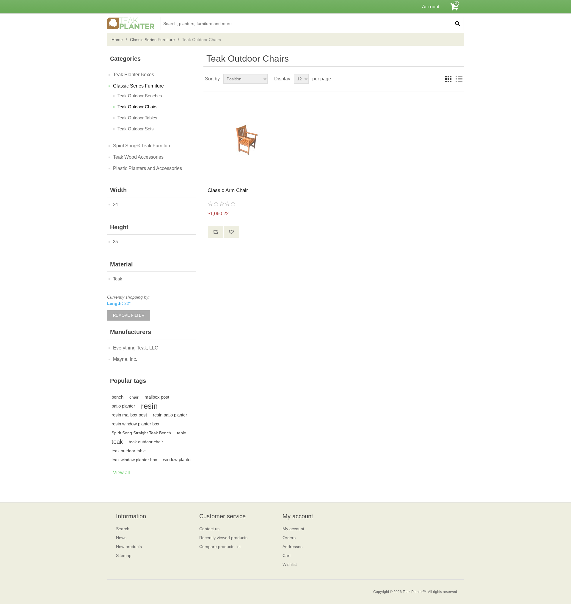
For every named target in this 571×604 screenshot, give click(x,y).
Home (117, 39)
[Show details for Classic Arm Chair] (247, 139)
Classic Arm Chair (228, 190)
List (458, 79)
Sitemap (123, 555)
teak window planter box (134, 459)
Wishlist (290, 564)
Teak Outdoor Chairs (137, 106)
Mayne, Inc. (125, 359)
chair (134, 397)
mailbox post (157, 396)
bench (117, 396)
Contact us (209, 528)
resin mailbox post (129, 414)
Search (122, 528)
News (121, 537)
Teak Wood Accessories (138, 157)
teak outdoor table (129, 450)
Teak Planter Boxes (133, 74)
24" (116, 204)
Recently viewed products (223, 537)
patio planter (123, 405)
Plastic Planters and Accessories (147, 168)
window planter (177, 459)
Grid (448, 79)
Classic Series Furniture (152, 39)
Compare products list (220, 546)
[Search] (457, 23)
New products (129, 546)
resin (149, 406)
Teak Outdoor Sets (135, 128)
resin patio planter (170, 414)
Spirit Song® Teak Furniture (142, 145)
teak (117, 441)
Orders (289, 537)
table (181, 432)
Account (430, 6)
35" (116, 241)
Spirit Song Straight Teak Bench (141, 432)
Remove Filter (128, 315)
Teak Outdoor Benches (139, 95)
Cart (287, 555)
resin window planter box (135, 423)
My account (293, 528)
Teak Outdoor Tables (137, 117)
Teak (117, 278)
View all (121, 472)
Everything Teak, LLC (135, 347)
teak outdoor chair (146, 441)
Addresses (292, 546)
